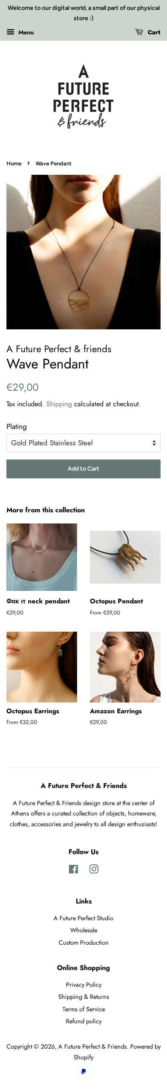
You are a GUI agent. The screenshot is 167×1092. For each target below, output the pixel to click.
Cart (153, 32)
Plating (16, 426)
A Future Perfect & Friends (92, 1046)
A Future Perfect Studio (83, 918)
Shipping (59, 404)
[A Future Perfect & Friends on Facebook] (73, 871)
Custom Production (84, 942)
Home (13, 163)
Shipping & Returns (83, 996)
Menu (25, 31)
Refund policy (83, 1021)
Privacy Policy (83, 984)
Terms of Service (84, 1009)
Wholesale (83, 930)
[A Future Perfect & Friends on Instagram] (93, 871)
